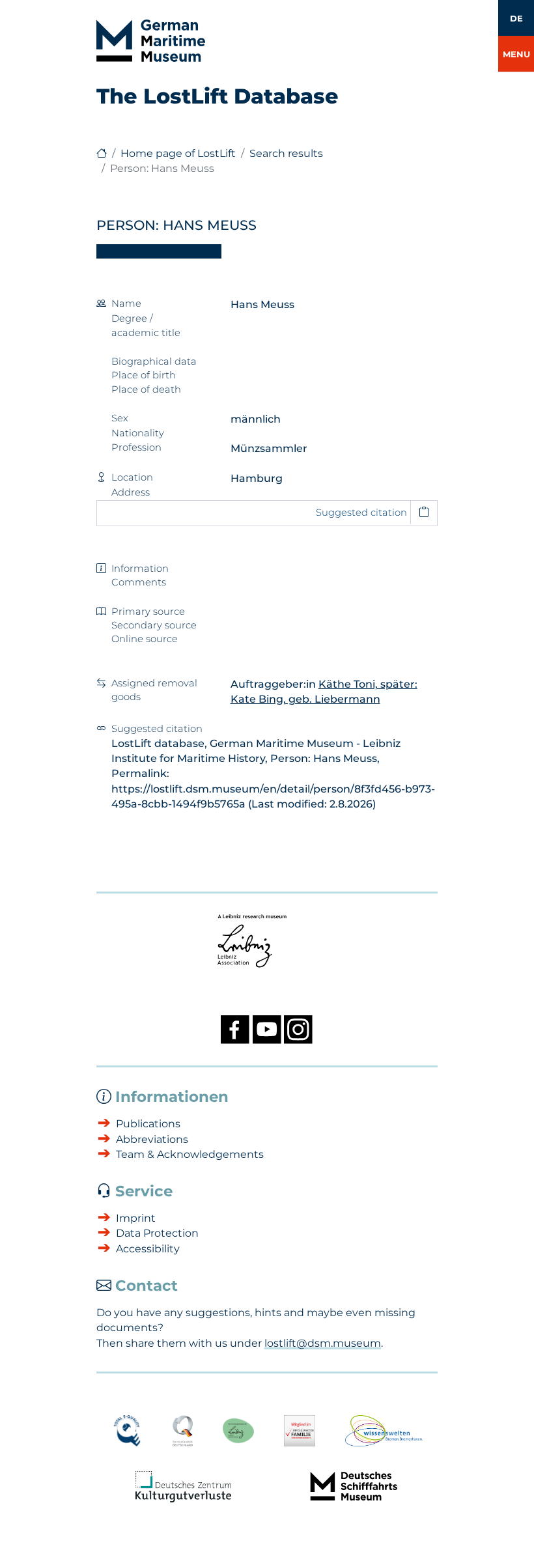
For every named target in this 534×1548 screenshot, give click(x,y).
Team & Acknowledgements (190, 1154)
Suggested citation (361, 512)
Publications (148, 1124)
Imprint (136, 1218)
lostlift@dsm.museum (322, 1343)
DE (516, 18)
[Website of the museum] (101, 153)
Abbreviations (152, 1139)
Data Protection (157, 1233)
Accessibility (148, 1249)
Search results (286, 153)
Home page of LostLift (178, 153)
